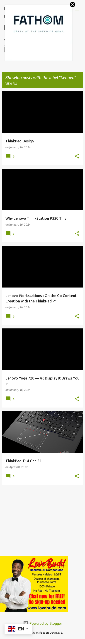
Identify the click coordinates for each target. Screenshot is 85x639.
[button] (77, 156)
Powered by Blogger (45, 623)
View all (11, 83)
